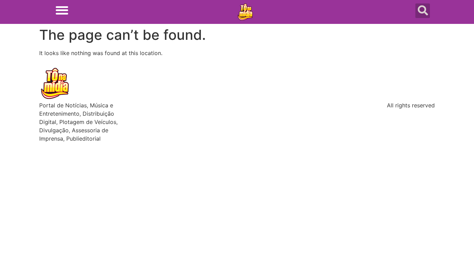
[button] (62, 10)
